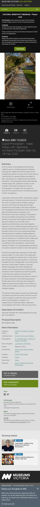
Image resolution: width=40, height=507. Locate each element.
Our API (19, 5)
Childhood (31, 336)
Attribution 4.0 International (18, 422)
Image (17, 360)
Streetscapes (19, 365)
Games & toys (19, 349)
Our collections (8, 5)
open (14, 413)
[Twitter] (8, 394)
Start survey (8, 504)
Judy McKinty (19, 344)
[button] (20, 9)
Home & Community (21, 336)
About (27, 5)
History (17, 357)
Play (27, 363)
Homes (31, 363)
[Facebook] (5, 394)
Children (22, 363)
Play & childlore (28, 349)
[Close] (38, 489)
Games (17, 351)
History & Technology (21, 354)
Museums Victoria (17, 2)
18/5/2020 (23, 341)
